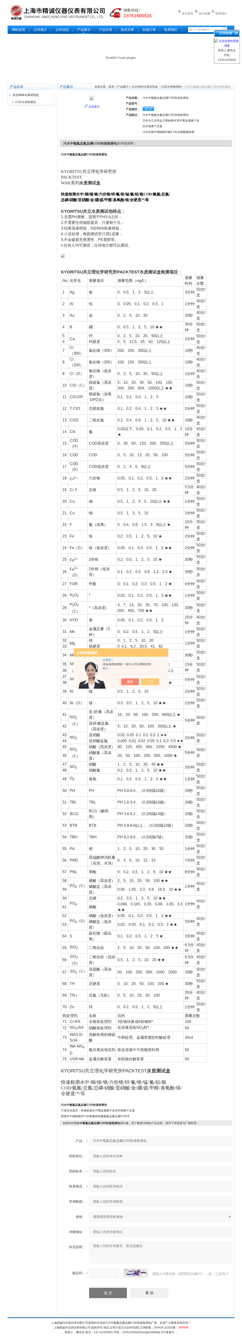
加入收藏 (204, 13)
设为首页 (187, 13)
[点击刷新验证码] (135, 1273)
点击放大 (94, 106)
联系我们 (221, 13)
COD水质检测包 (25, 102)
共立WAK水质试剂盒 (26, 95)
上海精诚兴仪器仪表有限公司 (84, 12)
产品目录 (105, 30)
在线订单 (149, 30)
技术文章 (127, 30)
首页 (111, 86)
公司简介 (40, 30)
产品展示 (84, 30)
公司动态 (62, 30)
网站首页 (18, 30)
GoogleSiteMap (150, 1332)
